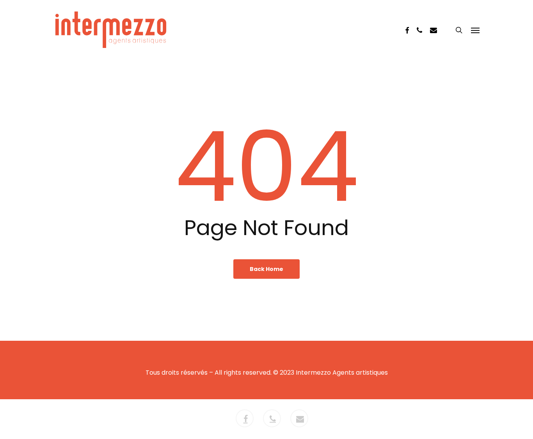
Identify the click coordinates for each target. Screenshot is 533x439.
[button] (475, 30)
